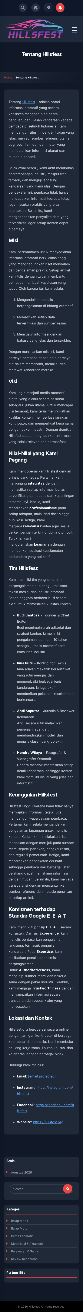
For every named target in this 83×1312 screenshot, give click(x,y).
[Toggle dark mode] (35, 7)
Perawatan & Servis (25, 1251)
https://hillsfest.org (48, 1122)
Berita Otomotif (22, 1236)
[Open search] (23, 7)
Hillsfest (28, 102)
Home (8, 77)
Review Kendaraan (24, 1259)
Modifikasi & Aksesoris (27, 1243)
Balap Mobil (19, 1221)
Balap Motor (20, 1228)
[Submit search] (67, 1188)
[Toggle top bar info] (48, 7)
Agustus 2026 (21, 1172)
